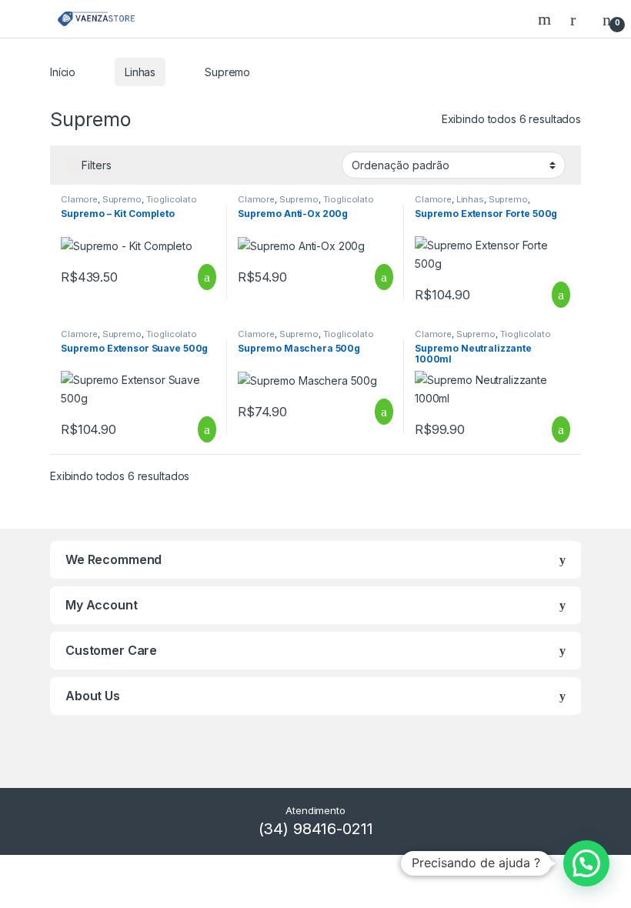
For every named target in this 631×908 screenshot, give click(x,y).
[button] (586, 863)
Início (62, 71)
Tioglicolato (171, 199)
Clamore (79, 199)
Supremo (122, 199)
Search (546, 19)
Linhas (140, 71)
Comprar (194, 277)
